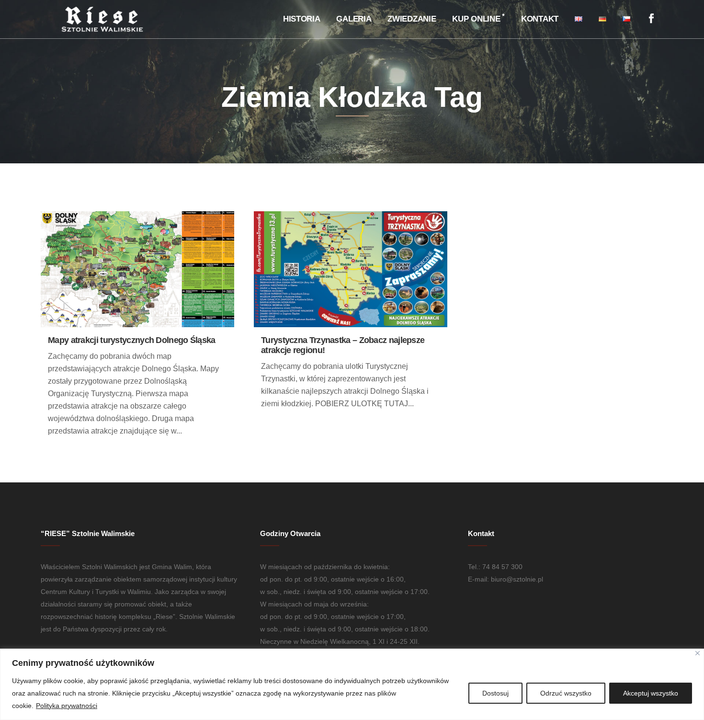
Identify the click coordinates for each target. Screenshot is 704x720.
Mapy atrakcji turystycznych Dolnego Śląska (132, 340)
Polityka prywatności (66, 705)
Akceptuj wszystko (650, 693)
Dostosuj (495, 693)
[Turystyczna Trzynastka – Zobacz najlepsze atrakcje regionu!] (350, 269)
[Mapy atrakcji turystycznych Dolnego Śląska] (137, 269)
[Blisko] (697, 653)
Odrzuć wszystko (565, 693)
